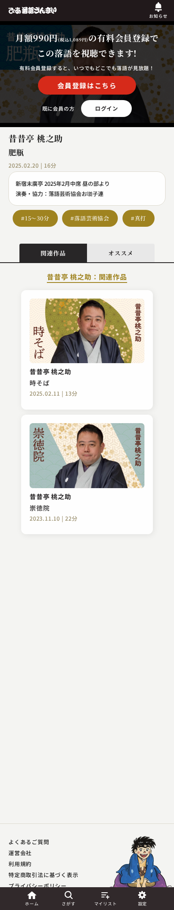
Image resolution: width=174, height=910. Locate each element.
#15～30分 (35, 218)
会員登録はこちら (87, 85)
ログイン (106, 108)
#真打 (138, 218)
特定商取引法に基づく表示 (43, 875)
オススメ (120, 253)
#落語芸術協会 (90, 218)
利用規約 (20, 864)
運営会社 (20, 853)
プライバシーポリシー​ (37, 886)
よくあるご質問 (28, 842)
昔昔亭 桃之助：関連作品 (87, 277)
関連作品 (53, 253)
